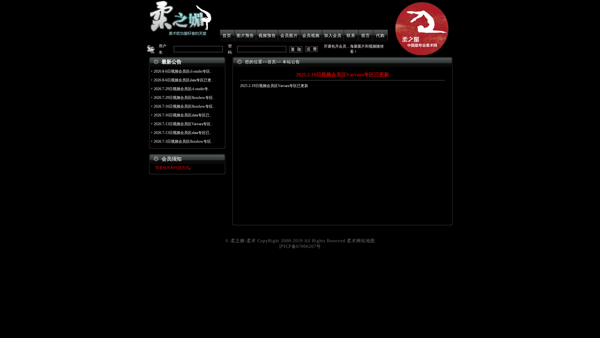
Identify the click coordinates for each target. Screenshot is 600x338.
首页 (226, 35)
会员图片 (289, 35)
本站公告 (291, 61)
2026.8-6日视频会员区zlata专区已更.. (183, 80)
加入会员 (333, 35)
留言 (365, 35)
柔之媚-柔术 (243, 240)
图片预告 (245, 35)
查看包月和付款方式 (172, 168)
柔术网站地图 (361, 240)
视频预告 (267, 35)
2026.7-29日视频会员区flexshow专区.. (184, 97)
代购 (380, 35)
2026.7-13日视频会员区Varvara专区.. (183, 124)
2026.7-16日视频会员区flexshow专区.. (184, 106)
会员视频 (311, 35)
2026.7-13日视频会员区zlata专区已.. (182, 133)
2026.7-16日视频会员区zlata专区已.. (182, 115)
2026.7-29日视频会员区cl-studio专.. (182, 89)
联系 (351, 35)
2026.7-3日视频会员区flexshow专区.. (183, 141)
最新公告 (172, 61)
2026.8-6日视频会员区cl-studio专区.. (183, 71)
